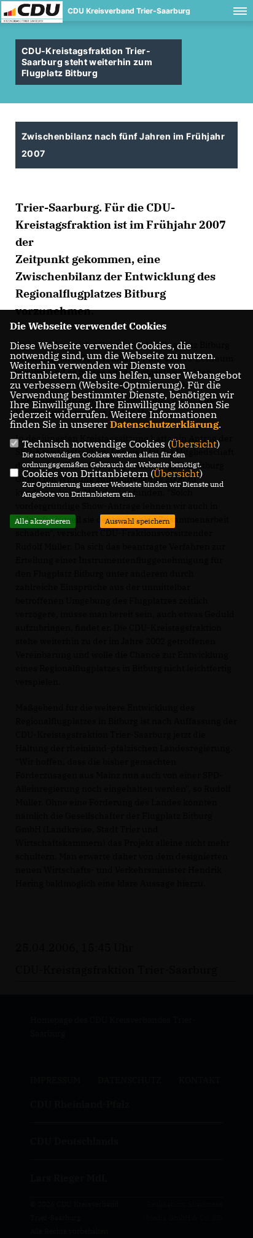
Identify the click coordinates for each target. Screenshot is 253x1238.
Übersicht (194, 444)
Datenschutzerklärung (164, 424)
